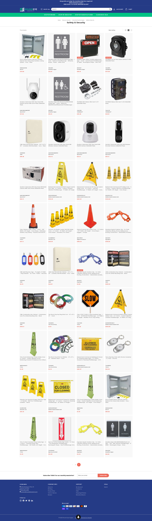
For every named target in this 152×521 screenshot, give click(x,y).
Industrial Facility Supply (78, 20)
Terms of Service (52, 493)
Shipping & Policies (81, 493)
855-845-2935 (25, 490)
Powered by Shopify (86, 517)
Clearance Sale (102, 15)
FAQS (77, 491)
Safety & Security (90, 20)
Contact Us (79, 489)
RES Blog (50, 489)
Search (106, 487)
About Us (50, 487)
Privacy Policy (51, 491)
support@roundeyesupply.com (29, 492)
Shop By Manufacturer (84, 15)
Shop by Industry (65, 15)
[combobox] (81, 9)
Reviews (50, 495)
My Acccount (79, 487)
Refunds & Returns (81, 495)
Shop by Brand (49, 15)
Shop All (45, 9)
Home (59, 20)
